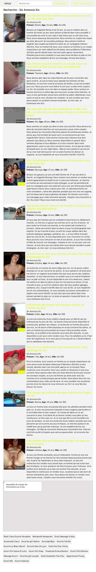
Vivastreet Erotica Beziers (56, 551)
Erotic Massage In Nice (65, 536)
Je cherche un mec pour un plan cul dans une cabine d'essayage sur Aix (59, 255)
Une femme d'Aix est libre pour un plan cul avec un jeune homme (58, 442)
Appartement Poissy (75, 556)
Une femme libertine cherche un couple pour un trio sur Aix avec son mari (59, 17)
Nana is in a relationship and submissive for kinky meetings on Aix (57, 349)
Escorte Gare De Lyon (36, 546)
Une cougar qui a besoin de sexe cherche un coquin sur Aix (59, 394)
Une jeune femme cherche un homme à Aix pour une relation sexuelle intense (59, 207)
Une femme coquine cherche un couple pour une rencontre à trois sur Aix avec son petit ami (57, 65)
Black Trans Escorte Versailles (17, 536)
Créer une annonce (82, 3)
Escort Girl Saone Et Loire (15, 551)
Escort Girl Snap (36, 551)
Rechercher (60, 3)
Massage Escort (11, 556)
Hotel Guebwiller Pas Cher (52, 556)
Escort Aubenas (22, 561)
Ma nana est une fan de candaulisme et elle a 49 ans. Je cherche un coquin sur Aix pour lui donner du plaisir (59, 112)
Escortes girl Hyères (31, 541)
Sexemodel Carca (11, 541)
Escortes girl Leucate (29, 556)
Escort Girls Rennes (79, 551)
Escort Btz (8, 561)
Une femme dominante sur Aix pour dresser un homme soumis (55, 306)
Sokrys (7, 3)
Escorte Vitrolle (64, 541)
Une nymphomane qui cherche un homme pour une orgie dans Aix (58, 162)
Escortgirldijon (48, 541)
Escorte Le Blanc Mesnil (14, 546)
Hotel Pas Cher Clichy (58, 546)
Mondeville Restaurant (42, 536)
